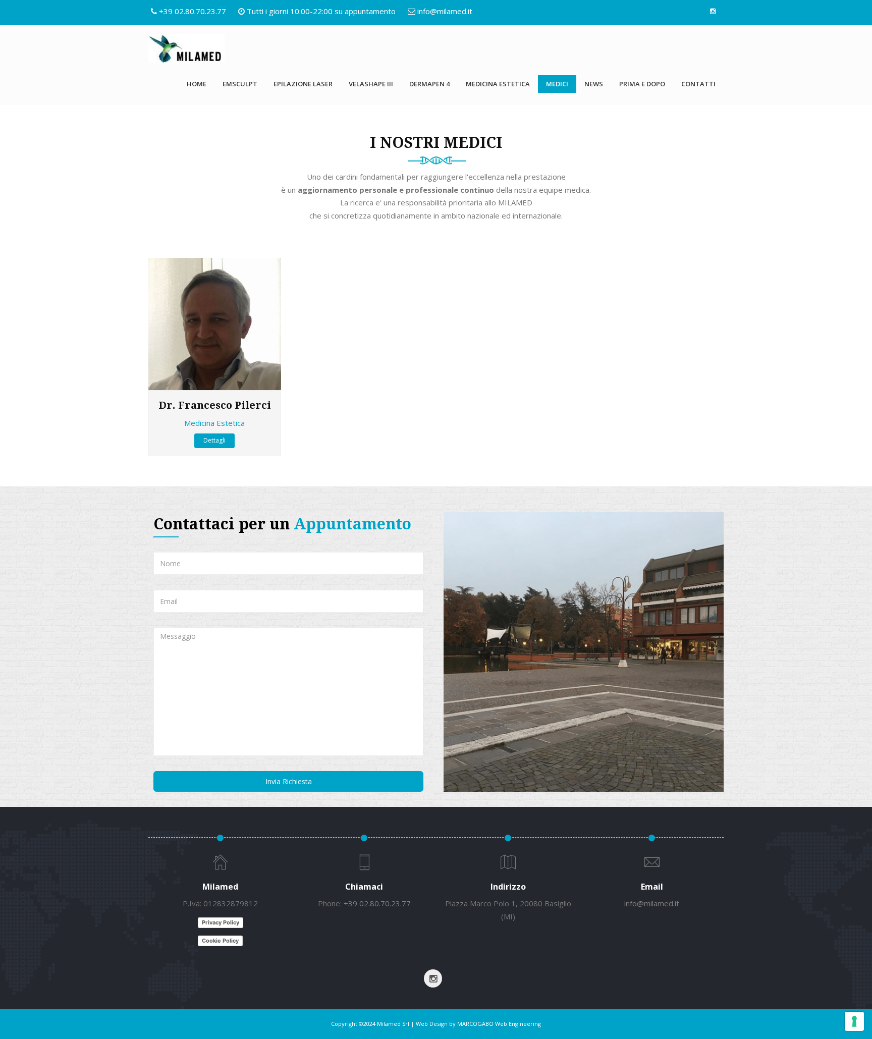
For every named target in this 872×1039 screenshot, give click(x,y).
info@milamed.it (444, 11)
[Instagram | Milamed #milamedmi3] (712, 11)
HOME (196, 83)
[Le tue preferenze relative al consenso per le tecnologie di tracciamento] (854, 1021)
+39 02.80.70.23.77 (192, 11)
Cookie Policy (220, 940)
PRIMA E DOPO (642, 83)
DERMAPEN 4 (429, 83)
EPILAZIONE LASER (303, 83)
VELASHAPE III (371, 83)
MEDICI (557, 83)
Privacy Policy (220, 922)
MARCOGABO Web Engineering (499, 1023)
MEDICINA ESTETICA (498, 83)
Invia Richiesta (288, 781)
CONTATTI (698, 83)
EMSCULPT (240, 83)
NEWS (593, 83)
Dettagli (214, 440)
